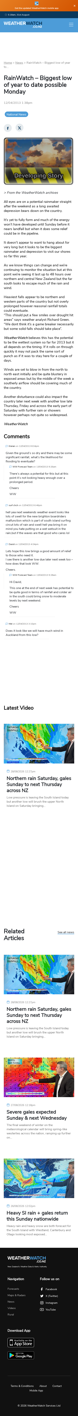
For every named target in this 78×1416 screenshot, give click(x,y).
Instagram (52, 1303)
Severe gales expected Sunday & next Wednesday (37, 1115)
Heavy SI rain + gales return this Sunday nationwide (37, 1216)
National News (16, 114)
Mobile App (36, 1390)
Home (8, 63)
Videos (12, 1308)
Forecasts (13, 1289)
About (43, 1386)
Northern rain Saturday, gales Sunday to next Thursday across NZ (39, 784)
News (19, 63)
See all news (66, 932)
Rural (11, 1314)
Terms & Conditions (22, 1386)
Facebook (51, 1289)
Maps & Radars (17, 1295)
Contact (57, 1386)
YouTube (51, 1309)
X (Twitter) (52, 1296)
